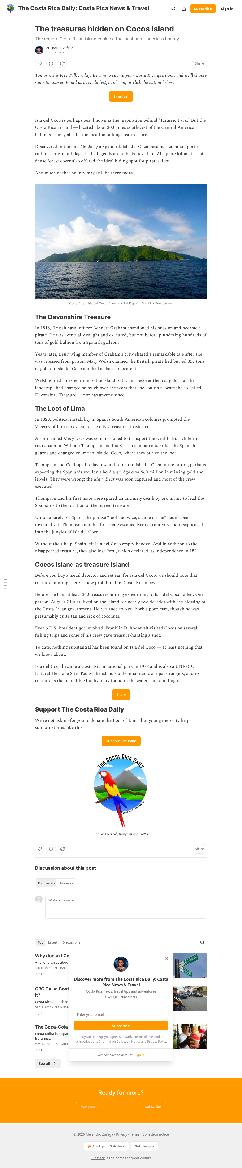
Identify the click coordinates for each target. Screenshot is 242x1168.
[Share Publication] (184, 8)
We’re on (99, 833)
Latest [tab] (53, 942)
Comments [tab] (46, 883)
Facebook (111, 833)
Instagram (125, 833)
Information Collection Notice (119, 1041)
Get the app (144, 1146)
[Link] (28, 317)
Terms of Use (144, 1036)
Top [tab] (40, 942)
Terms (135, 1134)
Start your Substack (108, 1146)
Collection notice (156, 1134)
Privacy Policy (156, 1041)
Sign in (227, 8)
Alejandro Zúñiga (59, 47)
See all (44, 1063)
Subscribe (203, 8)
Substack (98, 1158)
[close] (166, 958)
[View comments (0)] (51, 63)
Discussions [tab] (71, 942)
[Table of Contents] (5, 584)
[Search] (173, 8)
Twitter (143, 833)
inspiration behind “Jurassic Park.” (155, 120)
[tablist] (55, 883)
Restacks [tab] (66, 883)
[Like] (39, 63)
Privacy (121, 1134)
